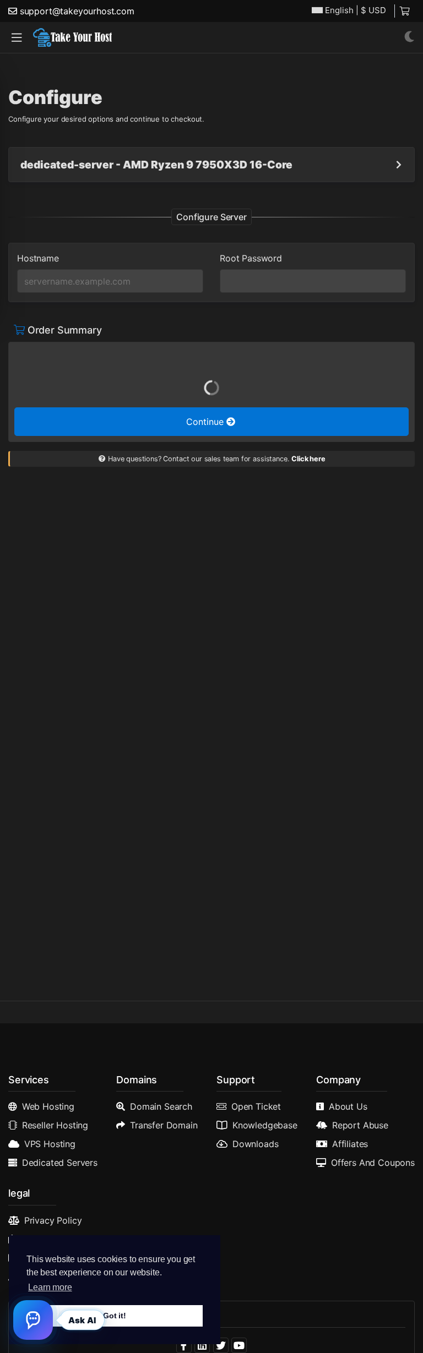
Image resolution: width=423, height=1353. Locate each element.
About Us (348, 1106)
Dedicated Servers (59, 1162)
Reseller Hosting (55, 1125)
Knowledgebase (264, 1125)
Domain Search (161, 1106)
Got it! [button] (114, 1315)
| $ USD (355, 10)
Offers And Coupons (373, 1162)
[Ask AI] (33, 1320)
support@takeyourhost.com (77, 11)
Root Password (251, 258)
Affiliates (350, 1143)
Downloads (255, 1143)
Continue (206, 421)
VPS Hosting (49, 1143)
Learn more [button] (50, 1287)
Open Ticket (256, 1106)
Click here (308, 459)
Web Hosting (48, 1106)
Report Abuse (360, 1125)
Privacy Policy (53, 1220)
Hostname (38, 258)
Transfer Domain (164, 1125)
